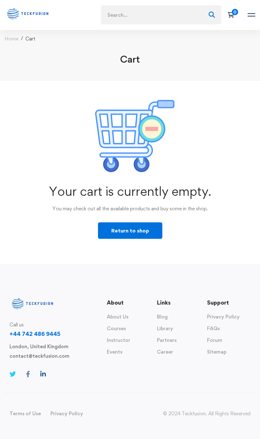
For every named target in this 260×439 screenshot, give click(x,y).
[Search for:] (161, 15)
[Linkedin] (43, 374)
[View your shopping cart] (232, 15)
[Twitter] (12, 374)
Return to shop (130, 230)
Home (11, 39)
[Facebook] (28, 374)
